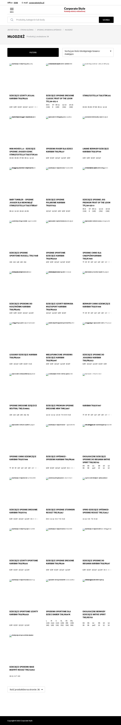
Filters (33, 52)
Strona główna (26, 30)
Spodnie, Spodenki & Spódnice (49, 30)
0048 (16, 2)
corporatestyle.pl (36, 2)
